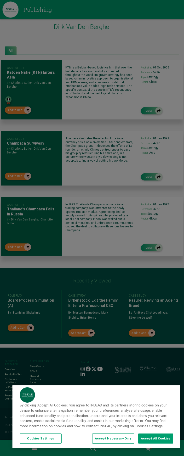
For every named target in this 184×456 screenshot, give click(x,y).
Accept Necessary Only (113, 438)
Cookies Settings (40, 438)
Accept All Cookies (155, 438)
